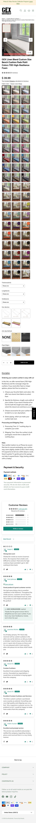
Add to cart (24, 362)
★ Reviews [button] (34, 413)
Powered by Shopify (19, 818)
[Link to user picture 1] (18, 584)
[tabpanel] (18, 419)
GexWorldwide (9, 818)
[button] (29, 11)
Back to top (18, 760)
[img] (7, 546)
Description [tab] (6, 373)
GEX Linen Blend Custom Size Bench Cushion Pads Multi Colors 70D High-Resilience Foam (18, 20)
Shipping (12, 81)
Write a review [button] (18, 529)
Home (3, 18)
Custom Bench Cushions (13, 18)
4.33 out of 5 (22, 509)
